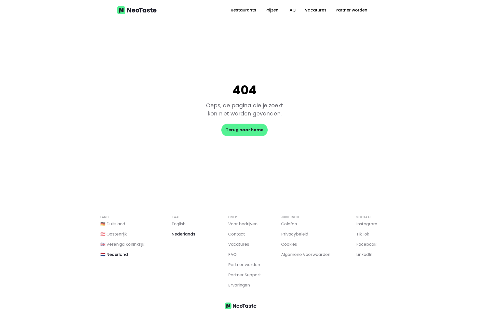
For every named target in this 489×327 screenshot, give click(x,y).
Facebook (366, 244)
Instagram (366, 224)
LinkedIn (364, 254)
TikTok (362, 234)
